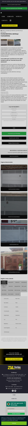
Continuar (14, 423)
